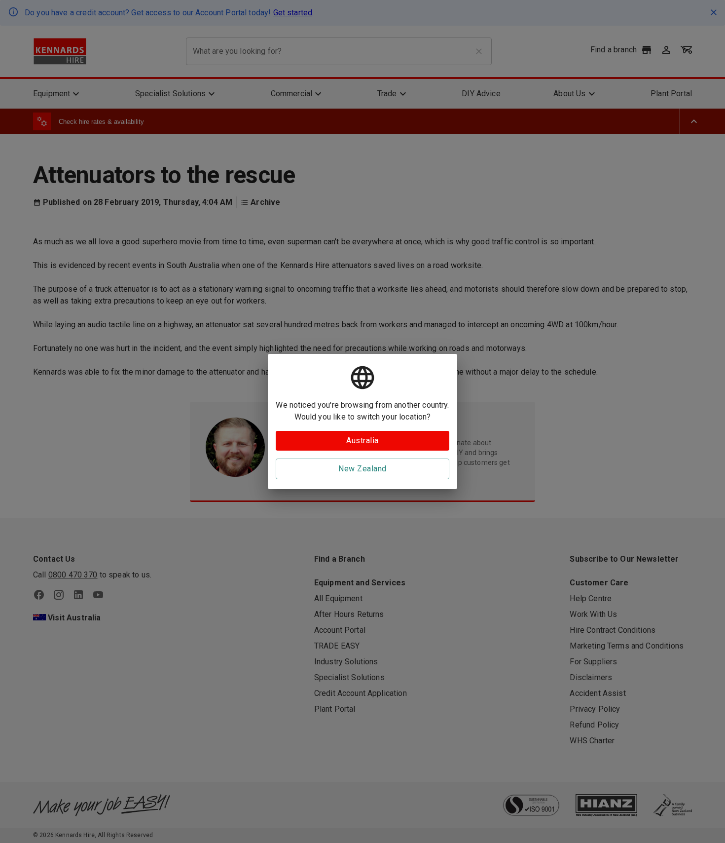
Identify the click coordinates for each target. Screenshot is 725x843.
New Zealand (362, 468)
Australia (362, 440)
